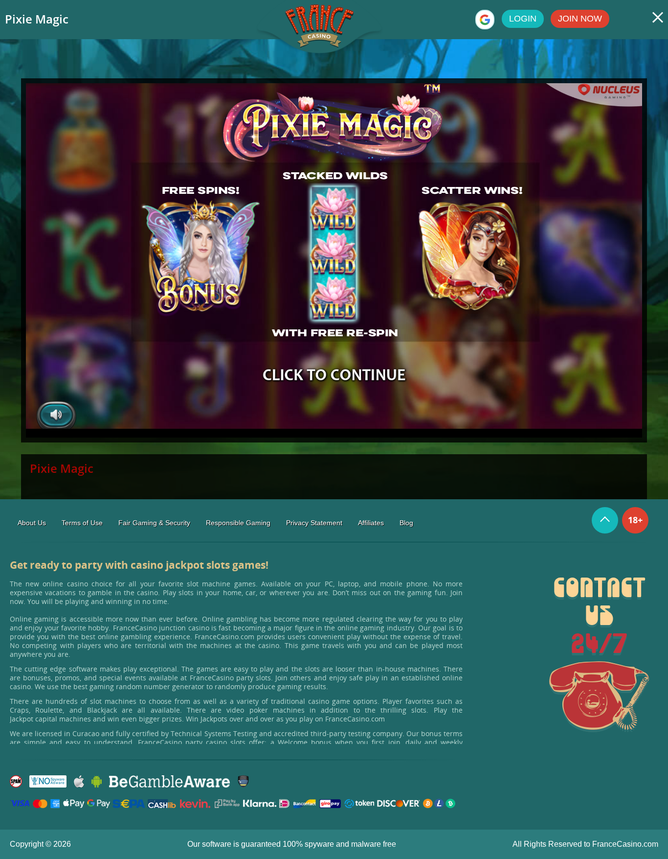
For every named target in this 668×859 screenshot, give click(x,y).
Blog (406, 523)
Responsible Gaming (238, 523)
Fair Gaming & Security (154, 523)
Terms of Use (82, 523)
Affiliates (371, 523)
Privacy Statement (314, 523)
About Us (32, 523)
